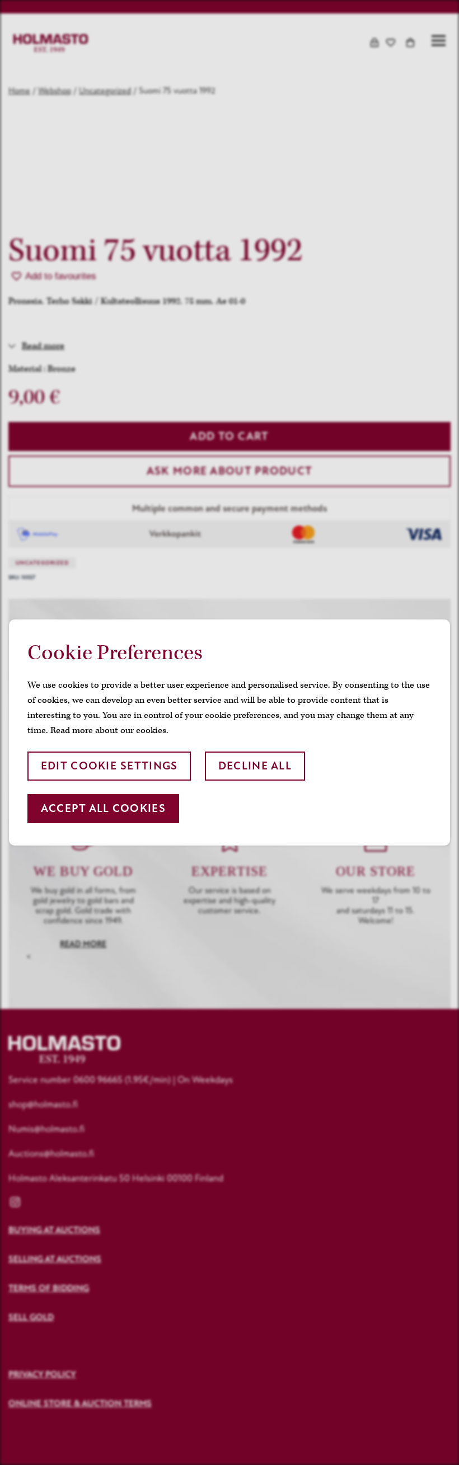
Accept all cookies (103, 808)
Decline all (255, 766)
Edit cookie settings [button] (109, 766)
